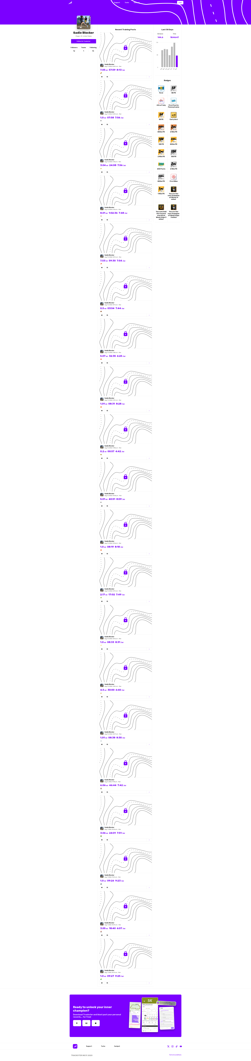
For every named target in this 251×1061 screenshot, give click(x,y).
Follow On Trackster (83, 41)
